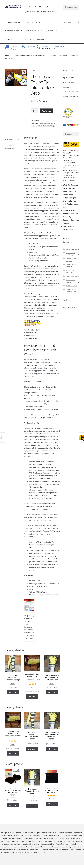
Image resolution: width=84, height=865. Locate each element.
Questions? (50, 31)
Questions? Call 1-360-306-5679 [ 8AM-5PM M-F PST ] (41, 12)
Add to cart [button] (13, 692)
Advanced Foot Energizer (71, 260)
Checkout (40, 39)
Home (7, 55)
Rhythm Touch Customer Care (71, 290)
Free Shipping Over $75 (33, 7)
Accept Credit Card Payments (68, 117)
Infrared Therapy (49, 126)
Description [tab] (9, 139)
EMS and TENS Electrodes (70, 271)
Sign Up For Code (69, 180)
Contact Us (9, 39)
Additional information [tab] (9, 147)
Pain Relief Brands (32, 31)
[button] (24, 72)
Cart (31, 39)
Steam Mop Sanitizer (34, 22)
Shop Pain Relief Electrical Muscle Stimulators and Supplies (33, 55)
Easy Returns (48, 7)
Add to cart (46, 111)
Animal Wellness (44, 123)
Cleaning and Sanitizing (70, 254)
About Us (23, 39)
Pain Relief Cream (72, 249)
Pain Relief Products (12, 22)
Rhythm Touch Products (71, 265)
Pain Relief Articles (12, 31)
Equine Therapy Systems (71, 281)
